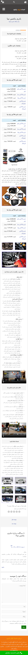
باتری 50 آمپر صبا (21, 94)
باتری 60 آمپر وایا (22, 227)
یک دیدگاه (17, 21)
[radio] (19, 512)
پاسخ (3, 567)
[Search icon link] (14, 2)
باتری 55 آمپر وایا (22, 132)
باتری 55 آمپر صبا (21, 129)
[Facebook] (25, 2)
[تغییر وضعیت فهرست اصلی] (3, 9)
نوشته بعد (14, 523)
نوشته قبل (14, 519)
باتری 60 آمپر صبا (21, 224)
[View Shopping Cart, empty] (3, 2)
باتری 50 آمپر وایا (22, 98)
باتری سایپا (11, 21)
